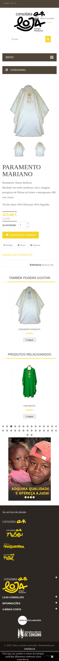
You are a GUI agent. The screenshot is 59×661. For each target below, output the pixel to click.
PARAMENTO (29, 406)
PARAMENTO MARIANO (29, 329)
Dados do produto (17, 255)
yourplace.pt (29, 648)
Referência (35, 264)
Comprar (29, 340)
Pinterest (36, 245)
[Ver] (29, 305)
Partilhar (9, 245)
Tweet (22, 245)
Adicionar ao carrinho (22, 235)
